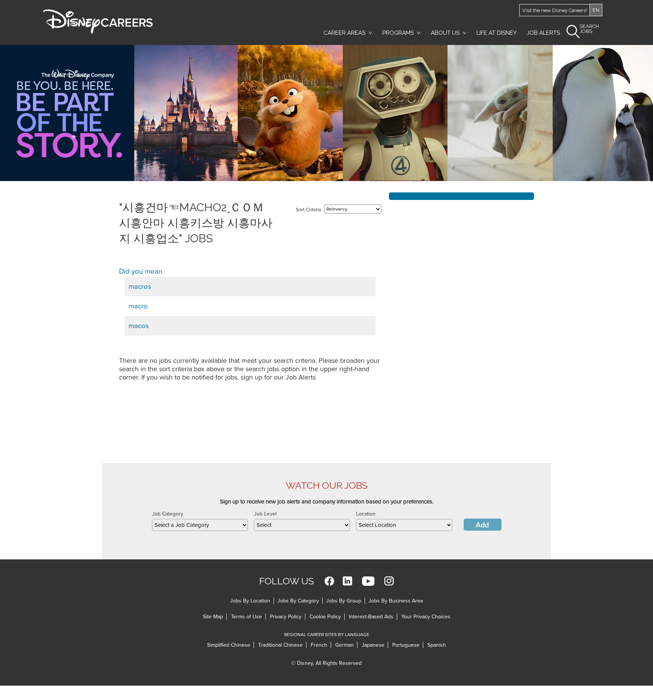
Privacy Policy (286, 616)
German (344, 645)
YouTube (368, 581)
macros (139, 286)
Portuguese (405, 645)
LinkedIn (347, 581)
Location (366, 514)
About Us (445, 32)
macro (138, 306)
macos (138, 326)
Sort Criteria (308, 210)
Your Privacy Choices (425, 616)
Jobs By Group (343, 601)
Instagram (389, 581)
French (319, 645)
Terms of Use (246, 616)
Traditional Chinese (280, 645)
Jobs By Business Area (395, 601)
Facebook (329, 581)
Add (482, 525)
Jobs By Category (298, 601)
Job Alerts (543, 32)
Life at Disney (497, 32)
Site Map (213, 616)
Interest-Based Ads (371, 616)
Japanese (373, 645)
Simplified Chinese (228, 645)
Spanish (436, 645)
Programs (398, 32)
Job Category (167, 514)
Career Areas (344, 32)
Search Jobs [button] (589, 29)
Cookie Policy (325, 616)
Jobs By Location (250, 601)
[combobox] (200, 525)
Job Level (265, 514)
